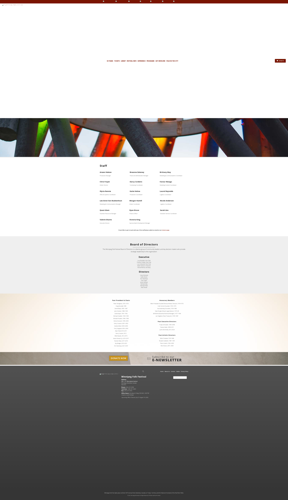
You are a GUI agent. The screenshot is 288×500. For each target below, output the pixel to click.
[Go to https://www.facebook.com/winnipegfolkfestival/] (109, 1)
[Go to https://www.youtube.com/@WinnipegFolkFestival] (155, 1)
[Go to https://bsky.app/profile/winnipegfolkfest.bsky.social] (133, 1)
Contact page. (166, 230)
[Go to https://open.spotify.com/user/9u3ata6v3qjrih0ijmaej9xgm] (167, 1)
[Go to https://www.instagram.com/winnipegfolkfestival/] (122, 1)
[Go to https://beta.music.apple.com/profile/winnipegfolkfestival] (179, 1)
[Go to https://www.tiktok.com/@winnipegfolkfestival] (144, 1)
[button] (118, 358)
